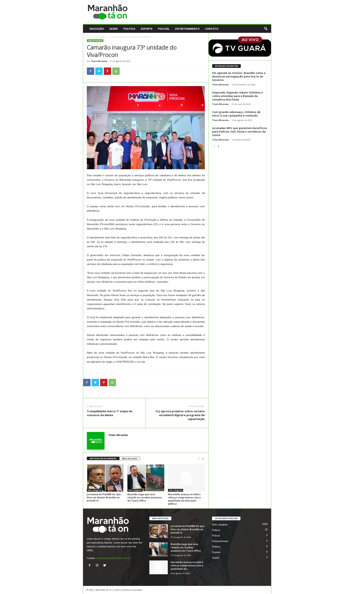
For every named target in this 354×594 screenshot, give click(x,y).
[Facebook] (90, 71)
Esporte (146, 28)
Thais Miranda (99, 61)
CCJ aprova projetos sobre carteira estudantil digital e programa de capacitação (180, 415)
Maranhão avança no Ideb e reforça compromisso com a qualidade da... (187, 565)
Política (216, 546)
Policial (164, 28)
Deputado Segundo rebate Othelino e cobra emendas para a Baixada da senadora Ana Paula (237, 96)
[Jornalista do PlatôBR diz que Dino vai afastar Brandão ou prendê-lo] (105, 478)
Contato (211, 28)
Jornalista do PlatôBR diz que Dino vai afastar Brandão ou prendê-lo (104, 497)
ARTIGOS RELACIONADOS (103, 458)
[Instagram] (98, 565)
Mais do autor (129, 458)
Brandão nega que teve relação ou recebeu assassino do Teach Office (144, 497)
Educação (97, 28)
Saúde (113, 28)
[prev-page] (198, 459)
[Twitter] (99, 71)
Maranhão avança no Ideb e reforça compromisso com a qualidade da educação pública (184, 499)
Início (89, 37)
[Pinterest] (107, 71)
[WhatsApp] (116, 71)
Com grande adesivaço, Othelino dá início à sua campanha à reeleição (236, 113)
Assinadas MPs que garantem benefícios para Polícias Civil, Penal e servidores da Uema (239, 131)
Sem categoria (101, 37)
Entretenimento (187, 28)
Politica (129, 28)
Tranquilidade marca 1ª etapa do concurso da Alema (109, 413)
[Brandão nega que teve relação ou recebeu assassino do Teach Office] (145, 478)
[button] (266, 29)
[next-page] (203, 459)
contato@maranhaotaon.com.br (113, 558)
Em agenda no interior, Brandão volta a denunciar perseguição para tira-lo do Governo (238, 76)
